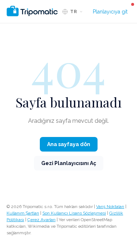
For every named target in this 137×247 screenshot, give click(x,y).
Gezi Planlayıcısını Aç (68, 163)
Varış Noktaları (110, 206)
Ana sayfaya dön (68, 144)
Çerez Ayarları (41, 219)
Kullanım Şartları (23, 213)
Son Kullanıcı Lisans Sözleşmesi (74, 213)
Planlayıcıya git (110, 12)
